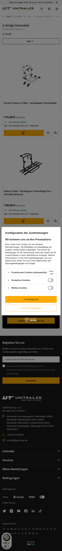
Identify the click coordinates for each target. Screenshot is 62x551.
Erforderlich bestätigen (31, 308)
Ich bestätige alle (31, 299)
